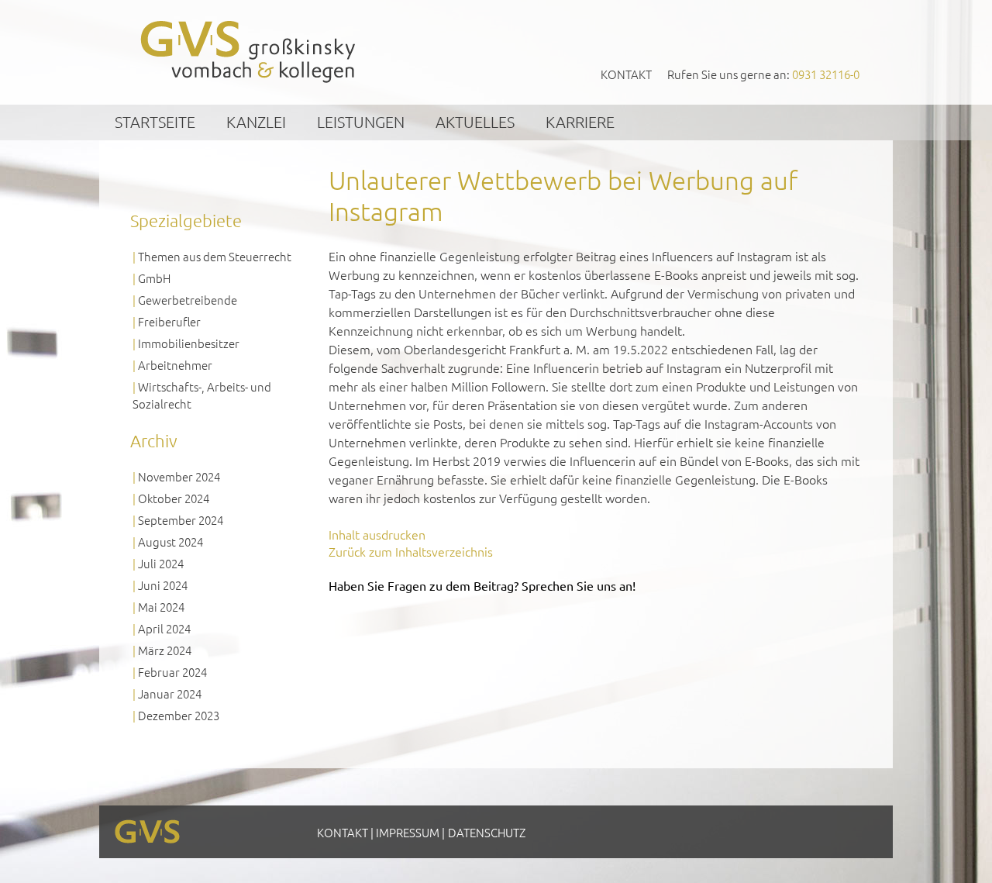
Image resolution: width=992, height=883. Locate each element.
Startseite (155, 121)
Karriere (580, 121)
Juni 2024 (163, 585)
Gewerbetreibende (187, 299)
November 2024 (179, 476)
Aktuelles (475, 121)
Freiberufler (169, 321)
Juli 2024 (161, 563)
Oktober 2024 (173, 498)
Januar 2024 (170, 693)
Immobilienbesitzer (188, 343)
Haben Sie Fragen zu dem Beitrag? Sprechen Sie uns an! (482, 585)
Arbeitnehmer (175, 365)
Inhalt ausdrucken (377, 534)
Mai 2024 (161, 606)
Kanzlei (256, 121)
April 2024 (164, 628)
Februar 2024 (172, 672)
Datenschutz (486, 832)
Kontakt (626, 74)
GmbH (154, 278)
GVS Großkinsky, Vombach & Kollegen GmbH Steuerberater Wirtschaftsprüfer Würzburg (248, 51)
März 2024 (164, 650)
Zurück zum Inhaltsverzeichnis (411, 551)
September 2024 (180, 520)
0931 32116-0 (825, 74)
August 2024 (170, 541)
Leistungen (361, 121)
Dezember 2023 (178, 715)
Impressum (407, 832)
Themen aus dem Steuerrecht (214, 256)
